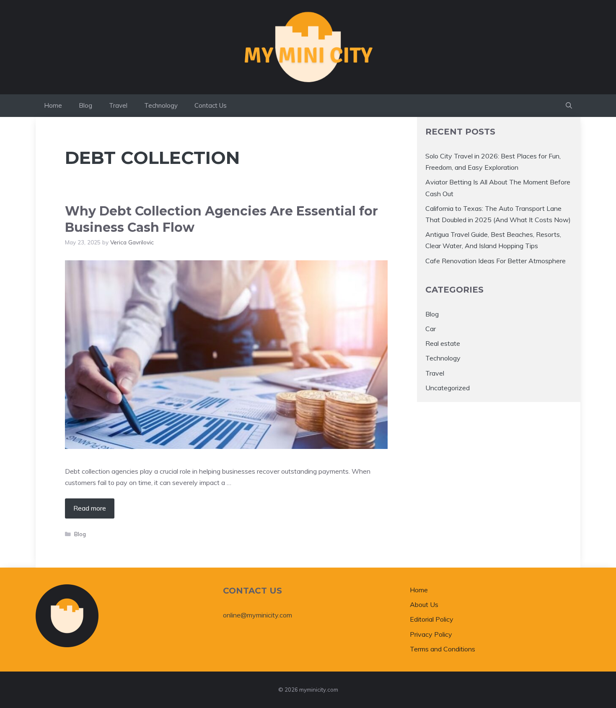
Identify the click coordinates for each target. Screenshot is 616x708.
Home (53, 105)
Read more (89, 508)
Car (430, 328)
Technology (161, 105)
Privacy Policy (431, 634)
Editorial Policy (431, 619)
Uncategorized (447, 388)
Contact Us (210, 105)
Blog (85, 105)
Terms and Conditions (442, 649)
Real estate (442, 343)
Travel (118, 105)
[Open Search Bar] (568, 105)
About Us (424, 604)
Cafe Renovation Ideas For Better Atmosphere (495, 261)
